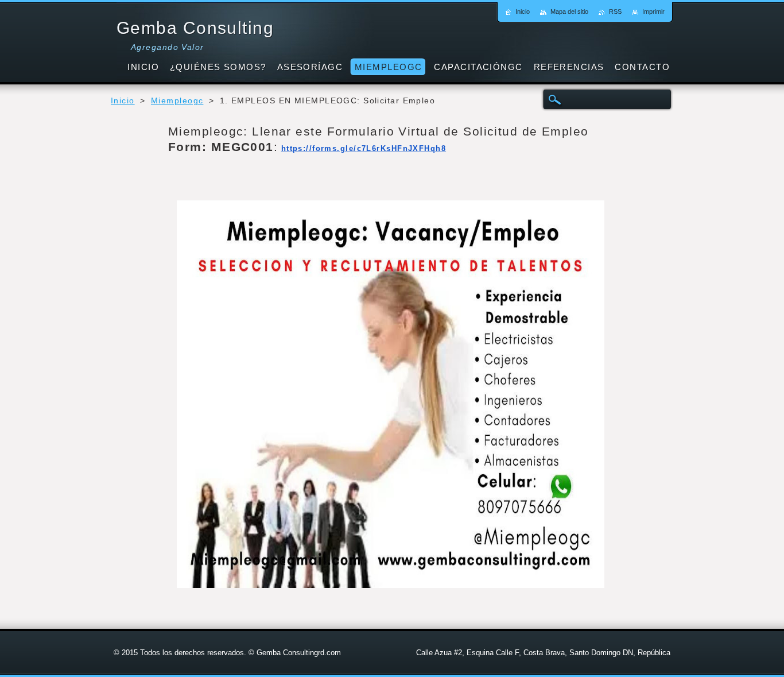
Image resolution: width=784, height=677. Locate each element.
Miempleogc (177, 100)
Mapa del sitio (569, 11)
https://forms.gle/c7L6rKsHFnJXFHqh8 (363, 148)
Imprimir (653, 11)
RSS (615, 11)
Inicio (123, 100)
